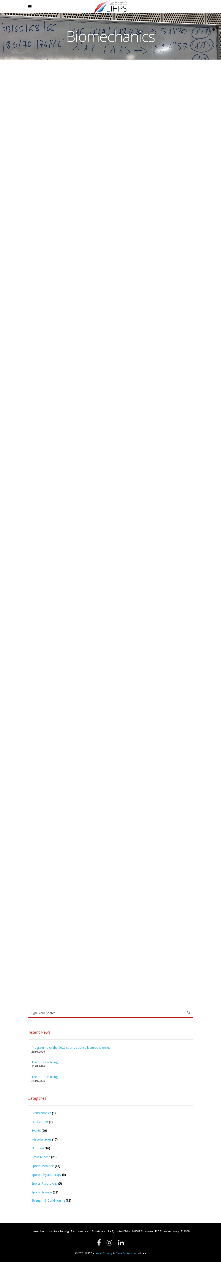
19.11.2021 (121, 641)
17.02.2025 (121, 366)
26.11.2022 (121, 525)
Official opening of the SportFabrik (150, 473)
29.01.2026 (35, 243)
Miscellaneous (41, 1139)
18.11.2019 (35, 984)
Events (31, 249)
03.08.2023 (35, 545)
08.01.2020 (121, 844)
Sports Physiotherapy (46, 1175)
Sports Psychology (44, 1183)
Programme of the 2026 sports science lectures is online (61, 189)
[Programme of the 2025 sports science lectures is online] (153, 244)
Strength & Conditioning (42, 273)
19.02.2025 (121, 167)
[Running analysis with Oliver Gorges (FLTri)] (153, 720)
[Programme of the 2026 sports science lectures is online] (67, 122)
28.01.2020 (35, 787)
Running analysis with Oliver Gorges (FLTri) (152, 790)
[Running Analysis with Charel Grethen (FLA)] (67, 692)
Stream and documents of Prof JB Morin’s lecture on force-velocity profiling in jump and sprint (150, 595)
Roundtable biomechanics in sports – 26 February (152, 119)
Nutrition (42, 249)
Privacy (107, 1253)
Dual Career (40, 1122)
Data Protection (126, 1253)
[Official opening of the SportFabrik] (153, 435)
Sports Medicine (37, 255)
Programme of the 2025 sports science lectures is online (147, 312)
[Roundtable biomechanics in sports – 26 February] (153, 87)
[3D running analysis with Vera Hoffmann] (67, 889)
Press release (58, 249)
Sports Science (52, 267)
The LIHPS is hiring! (45, 1062)
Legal (98, 1253)
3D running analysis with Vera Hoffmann (59, 930)
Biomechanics (51, 243)
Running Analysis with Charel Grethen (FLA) (58, 733)
